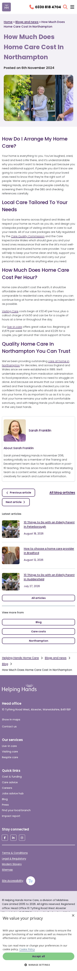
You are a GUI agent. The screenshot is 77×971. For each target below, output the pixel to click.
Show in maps (11, 719)
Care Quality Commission (28, 236)
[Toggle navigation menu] (72, 7)
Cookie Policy (27, 949)
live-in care (14, 327)
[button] (38, 965)
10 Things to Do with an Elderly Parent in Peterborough (49, 524)
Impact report (11, 816)
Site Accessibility (12, 880)
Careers (7, 788)
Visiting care (10, 751)
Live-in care (9, 746)
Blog (5, 664)
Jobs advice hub (13, 793)
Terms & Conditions (15, 853)
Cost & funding (12, 776)
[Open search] (65, 7)
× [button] (73, 915)
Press (5, 805)
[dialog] (38, 941)
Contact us (9, 726)
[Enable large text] (30, 880)
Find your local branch (16, 810)
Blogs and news (26, 22)
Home (8, 22)
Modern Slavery (12, 864)
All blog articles (62, 492)
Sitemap (7, 869)
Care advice (10, 782)
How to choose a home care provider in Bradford (49, 550)
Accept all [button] (38, 956)
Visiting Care (10, 311)
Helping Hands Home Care (20, 658)
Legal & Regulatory (14, 858)
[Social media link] (5, 838)
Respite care (10, 757)
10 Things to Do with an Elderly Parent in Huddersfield (49, 577)
